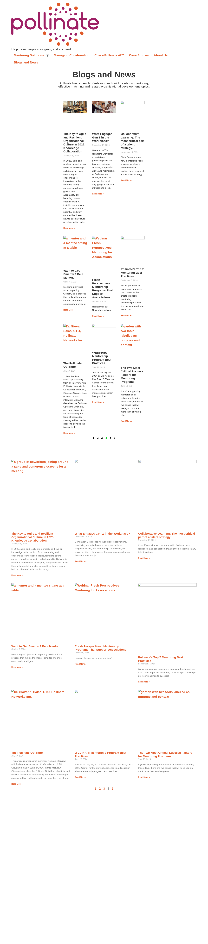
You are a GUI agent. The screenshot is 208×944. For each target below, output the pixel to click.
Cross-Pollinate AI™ (109, 55)
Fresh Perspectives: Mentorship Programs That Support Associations (102, 288)
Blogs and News (26, 62)
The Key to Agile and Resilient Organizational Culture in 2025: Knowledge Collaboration (74, 142)
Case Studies (139, 55)
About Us (161, 55)
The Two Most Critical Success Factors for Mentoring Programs (132, 374)
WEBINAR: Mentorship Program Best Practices (101, 358)
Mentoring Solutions (29, 55)
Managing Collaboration (72, 55)
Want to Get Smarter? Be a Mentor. (73, 274)
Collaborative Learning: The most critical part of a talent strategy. (132, 141)
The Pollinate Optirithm (72, 365)
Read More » (69, 228)
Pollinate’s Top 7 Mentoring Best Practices (132, 273)
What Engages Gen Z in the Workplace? (102, 137)
